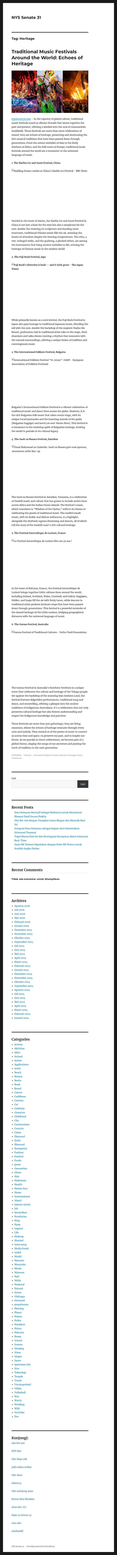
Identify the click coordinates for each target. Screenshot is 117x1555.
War (16, 1396)
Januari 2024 (21, 1017)
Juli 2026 (19, 909)
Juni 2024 (19, 997)
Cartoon (19, 1100)
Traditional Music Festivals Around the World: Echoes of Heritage (47, 57)
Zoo (16, 1416)
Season (18, 1344)
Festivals (63, 755)
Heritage (72, 755)
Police (17, 1320)
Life (16, 1232)
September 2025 (23, 941)
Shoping (19, 1348)
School (18, 1340)
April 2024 (20, 1005)
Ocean (17, 1292)
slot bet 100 (18, 1443)
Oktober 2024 (22, 981)
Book (17, 1084)
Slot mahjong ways (22, 1491)
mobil (17, 1252)
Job (16, 1208)
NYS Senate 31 (26, 17)
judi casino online (22, 1467)
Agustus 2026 (22, 905)
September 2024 (23, 985)
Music (79, 755)
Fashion (19, 1152)
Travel (18, 1380)
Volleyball (20, 1392)
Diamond (19, 1136)
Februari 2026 (22, 921)
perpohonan (21, 1304)
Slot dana (17, 1475)
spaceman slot (22, 1364)
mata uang (20, 1244)
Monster (19, 1260)
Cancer (18, 1092)
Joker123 (16, 1483)
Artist (17, 1068)
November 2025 (23, 933)
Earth (17, 1140)
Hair (16, 1176)
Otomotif (19, 1300)
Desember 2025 (23, 929)
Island (17, 1200)
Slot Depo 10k (19, 1459)
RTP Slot (16, 1451)
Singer (18, 1356)
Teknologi (20, 1372)
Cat (16, 1104)
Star (16, 1368)
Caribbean (20, 1096)
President (19, 1324)
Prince (18, 1328)
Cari (14, 778)
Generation (20, 1168)
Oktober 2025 (22, 937)
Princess (19, 1332)
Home (17, 1192)
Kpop (17, 1224)
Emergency (20, 1148)
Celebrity (19, 1108)
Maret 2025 (21, 961)
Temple (18, 1376)
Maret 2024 (21, 1009)
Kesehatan (20, 1216)
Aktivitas (19, 1048)
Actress (18, 1044)
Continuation (22, 1124)
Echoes (54, 755)
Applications (21, 1064)
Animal (18, 1056)
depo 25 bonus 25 (22, 1515)
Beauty (18, 1076)
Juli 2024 (19, 993)
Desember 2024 (23, 973)
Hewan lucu (21, 1188)
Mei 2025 (19, 953)
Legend (18, 1228)
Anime (18, 1060)
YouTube (19, 1412)
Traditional (17, 758)
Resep (17, 1336)
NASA (17, 1280)
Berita (17, 1080)
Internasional (22, 1196)
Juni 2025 (19, 949)
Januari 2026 (21, 925)
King (17, 1220)
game (17, 1164)
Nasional (19, 1284)
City (16, 1120)
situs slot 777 (19, 1507)
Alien (17, 1052)
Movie (17, 1268)
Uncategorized (22, 1384)
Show (17, 1352)
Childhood (20, 1116)
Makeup (19, 1236)
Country (19, 1128)
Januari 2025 (21, 969)
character (19, 1112)
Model (18, 1256)
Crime (17, 1132)
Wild (17, 1408)
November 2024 (23, 977)
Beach (17, 1072)
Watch (18, 1400)
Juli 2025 (19, 945)
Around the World (42, 755)
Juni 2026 (19, 913)
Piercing (19, 1308)
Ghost (17, 1172)
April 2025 (20, 957)
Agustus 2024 (22, 989)
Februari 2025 (22, 965)
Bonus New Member (23, 1499)
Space (17, 1360)
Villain (18, 1388)
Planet (18, 1312)
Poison (18, 1316)
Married (18, 1240)
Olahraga (19, 1296)
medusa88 (17, 1531)
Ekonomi (19, 1144)
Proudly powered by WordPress (41, 1546)
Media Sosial (21, 1248)
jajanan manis (22, 1204)
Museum (19, 1272)
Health (18, 1184)
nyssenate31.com (21, 118)
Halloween (20, 1180)
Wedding (19, 1404)
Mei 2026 (19, 917)
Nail (16, 1276)
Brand (17, 1088)
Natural (18, 1288)
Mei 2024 (19, 1001)
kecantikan (20, 1212)
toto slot (16, 1523)
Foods (17, 1160)
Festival (27, 755)
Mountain (20, 1264)
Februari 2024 (22, 1013)
